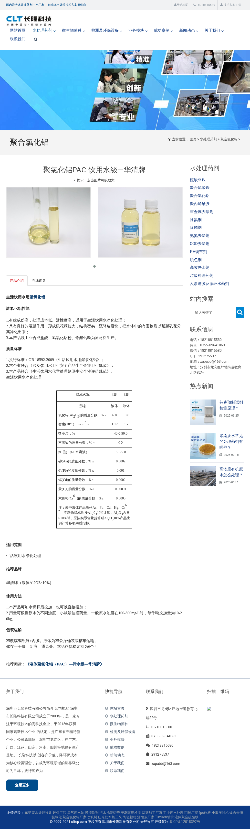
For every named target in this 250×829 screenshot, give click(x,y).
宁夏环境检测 (131, 813)
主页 (193, 139)
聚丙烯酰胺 (199, 203)
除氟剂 (196, 219)
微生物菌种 (72, 30)
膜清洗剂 (92, 813)
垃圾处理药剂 (201, 275)
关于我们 (212, 30)
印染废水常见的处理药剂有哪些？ (231, 441)
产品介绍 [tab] (17, 281)
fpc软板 (205, 813)
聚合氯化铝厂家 (74, 817)
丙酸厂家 (191, 813)
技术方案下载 (232, 5)
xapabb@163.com (165, 763)
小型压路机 (220, 813)
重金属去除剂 (201, 211)
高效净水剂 (199, 267)
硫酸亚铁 (198, 179)
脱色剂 (196, 259)
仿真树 (92, 817)
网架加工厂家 (152, 813)
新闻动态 (187, 30)
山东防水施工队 (110, 817)
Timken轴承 (164, 817)
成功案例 (161, 30)
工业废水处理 (173, 813)
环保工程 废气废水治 (68, 813)
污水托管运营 (109, 813)
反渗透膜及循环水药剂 (209, 283)
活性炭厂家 (145, 817)
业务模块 (136, 30)
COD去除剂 (199, 243)
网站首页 (17, 30)
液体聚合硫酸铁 (186, 817)
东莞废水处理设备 (38, 813)
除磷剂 (196, 227)
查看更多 (22, 785)
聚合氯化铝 (229, 139)
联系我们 (17, 39)
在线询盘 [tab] (39, 281)
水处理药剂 (42, 30)
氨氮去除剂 (199, 235)
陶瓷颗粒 (129, 817)
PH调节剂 (198, 251)
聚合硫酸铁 (199, 187)
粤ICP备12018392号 (184, 822)
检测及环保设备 (105, 30)
